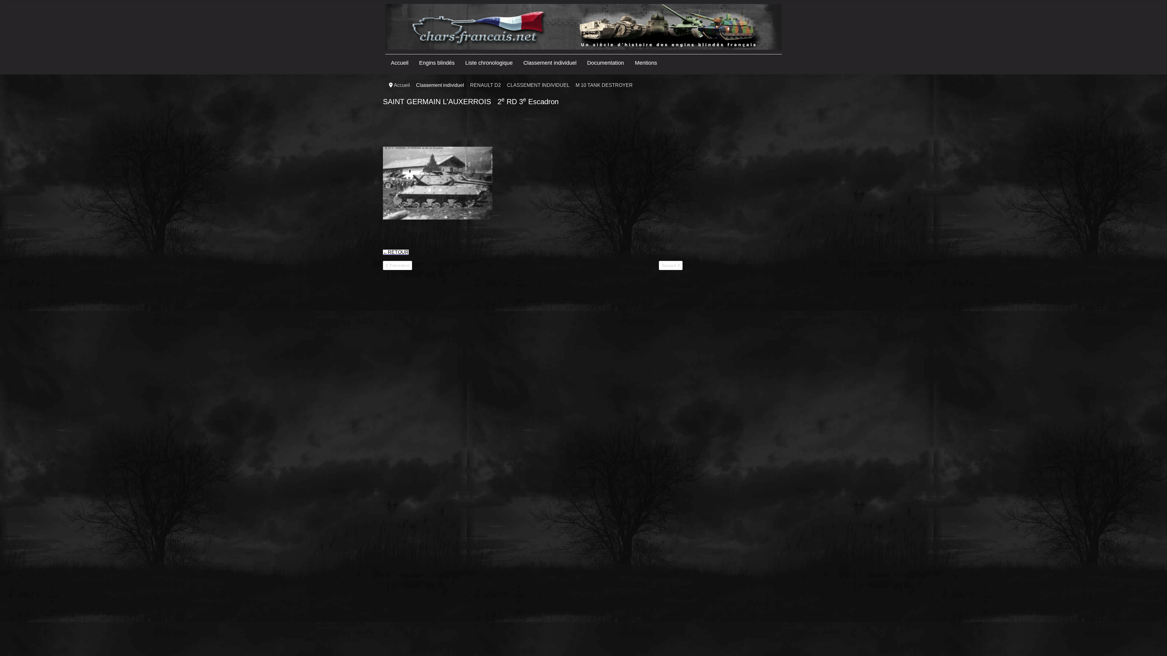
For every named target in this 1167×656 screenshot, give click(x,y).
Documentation (605, 63)
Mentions (646, 63)
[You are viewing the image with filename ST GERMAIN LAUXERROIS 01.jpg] (437, 183)
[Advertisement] (733, 175)
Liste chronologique (489, 63)
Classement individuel (550, 63)
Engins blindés (437, 63)
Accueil (399, 63)
